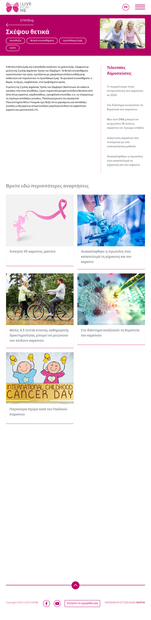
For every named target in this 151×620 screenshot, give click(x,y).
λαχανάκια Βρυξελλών (81, 460)
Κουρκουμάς (57, 525)
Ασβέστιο (68, 517)
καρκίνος (72, 453)
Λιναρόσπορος (99, 525)
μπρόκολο (15, 460)
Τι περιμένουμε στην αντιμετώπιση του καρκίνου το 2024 (125, 91)
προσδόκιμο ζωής (92, 489)
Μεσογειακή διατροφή (59, 539)
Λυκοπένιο (130, 517)
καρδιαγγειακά (55, 474)
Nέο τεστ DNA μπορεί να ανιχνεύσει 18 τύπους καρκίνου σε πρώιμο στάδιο (125, 123)
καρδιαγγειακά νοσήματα (24, 539)
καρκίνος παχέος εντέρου (68, 496)
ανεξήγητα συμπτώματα (23, 453)
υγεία (37, 467)
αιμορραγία (52, 453)
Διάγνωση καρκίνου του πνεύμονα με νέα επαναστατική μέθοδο (123, 142)
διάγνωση (56, 503)
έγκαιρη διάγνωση (39, 510)
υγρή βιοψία (35, 503)
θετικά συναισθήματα (61, 489)
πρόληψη (92, 453)
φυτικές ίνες (110, 467)
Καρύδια (77, 525)
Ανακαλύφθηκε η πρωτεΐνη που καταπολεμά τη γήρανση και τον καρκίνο (125, 161)
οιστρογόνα (129, 474)
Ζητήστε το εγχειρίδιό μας (82, 603)
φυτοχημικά (109, 460)
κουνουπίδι (36, 460)
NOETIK (140, 602)
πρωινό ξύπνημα (19, 517)
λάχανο (56, 460)
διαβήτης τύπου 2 (105, 474)
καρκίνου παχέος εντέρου (24, 474)
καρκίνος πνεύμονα (34, 496)
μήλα (83, 481)
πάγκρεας (83, 510)
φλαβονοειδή (102, 481)
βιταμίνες (15, 532)
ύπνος (129, 510)
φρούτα (59, 532)
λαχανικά (77, 532)
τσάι (12, 496)
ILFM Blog (27, 20)
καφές (129, 489)
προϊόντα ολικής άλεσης (105, 532)
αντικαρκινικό (17, 467)
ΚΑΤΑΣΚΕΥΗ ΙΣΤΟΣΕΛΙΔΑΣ (120, 602)
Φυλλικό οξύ (108, 517)
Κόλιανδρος (34, 525)
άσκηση (42, 481)
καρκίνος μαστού (19, 481)
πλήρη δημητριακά (85, 467)
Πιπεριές (122, 525)
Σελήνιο (14, 525)
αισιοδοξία (34, 489)
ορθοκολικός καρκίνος (104, 496)
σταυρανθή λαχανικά (117, 453)
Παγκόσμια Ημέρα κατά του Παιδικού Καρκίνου (96, 503)
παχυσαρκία (79, 474)
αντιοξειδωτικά (57, 467)
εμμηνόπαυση (63, 481)
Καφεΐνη (87, 517)
